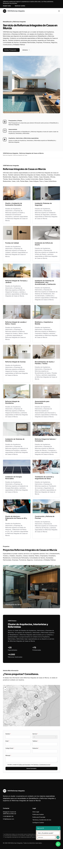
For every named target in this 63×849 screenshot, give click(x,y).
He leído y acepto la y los (29, 764)
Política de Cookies (38, 814)
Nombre (8, 734)
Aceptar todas (7, 5)
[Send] (58, 837)
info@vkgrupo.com (8, 819)
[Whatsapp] (58, 844)
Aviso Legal (35, 812)
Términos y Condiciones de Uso (41, 764)
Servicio (35, 734)
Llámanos (25, 50)
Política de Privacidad (24, 764)
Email (7, 741)
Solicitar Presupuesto (10, 50)
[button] (25, 706)
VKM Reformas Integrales (16, 11)
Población (35, 748)
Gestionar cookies (20, 5)
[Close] (58, 828)
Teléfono (35, 741)
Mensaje (8, 755)
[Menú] (59, 11)
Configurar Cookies (38, 822)
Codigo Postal (9, 748)
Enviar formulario (31, 768)
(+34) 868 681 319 (8, 816)
